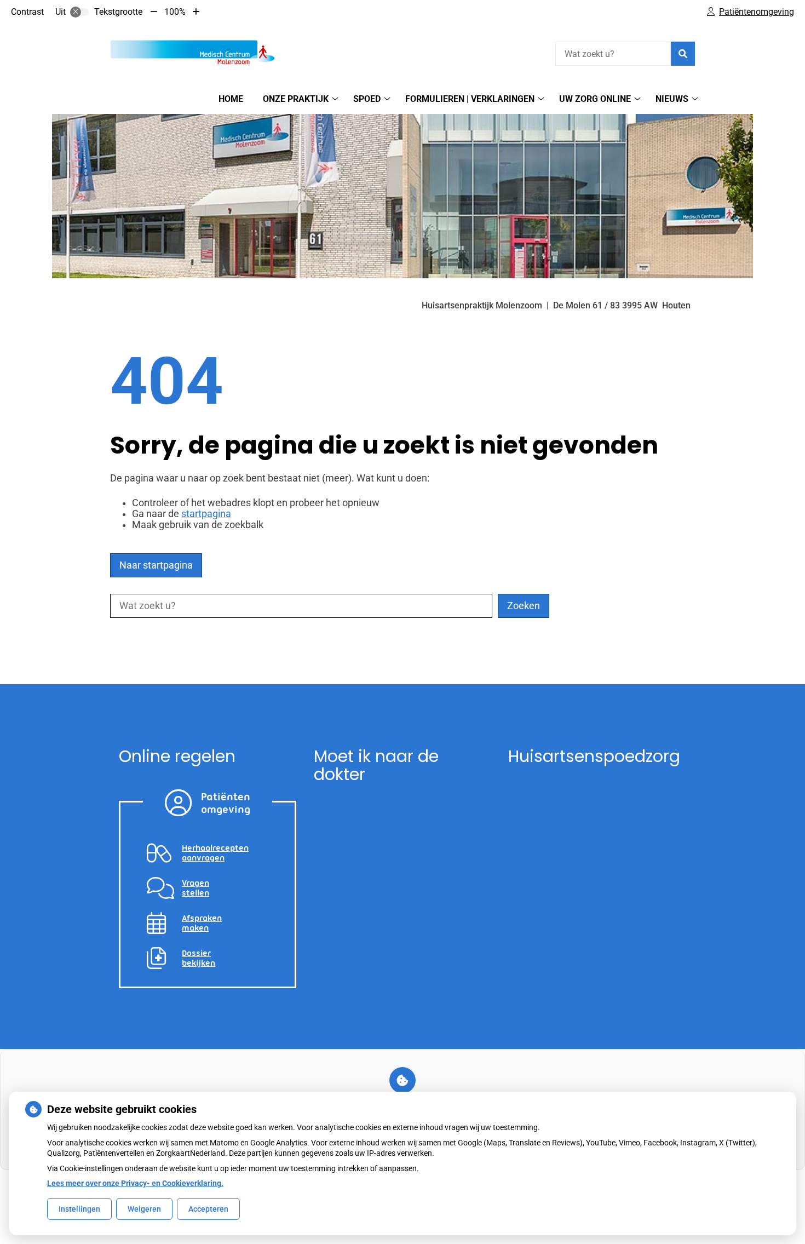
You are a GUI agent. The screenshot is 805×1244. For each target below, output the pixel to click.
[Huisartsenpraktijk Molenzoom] (192, 52)
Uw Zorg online (595, 99)
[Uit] (79, 12)
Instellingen (79, 1209)
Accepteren (208, 1209)
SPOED (367, 99)
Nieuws (672, 99)
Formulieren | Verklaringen (469, 99)
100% (175, 12)
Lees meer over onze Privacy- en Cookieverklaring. (135, 1183)
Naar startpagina (156, 565)
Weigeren (144, 1209)
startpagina (206, 513)
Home (231, 99)
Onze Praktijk (296, 99)
